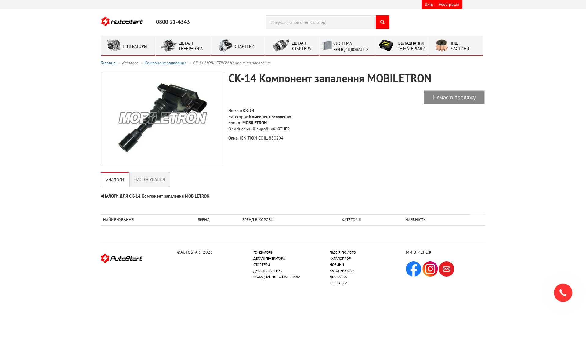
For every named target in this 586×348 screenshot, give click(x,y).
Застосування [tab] (150, 179)
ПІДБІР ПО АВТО (343, 252)
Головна (108, 63)
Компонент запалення (165, 63)
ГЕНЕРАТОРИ (263, 252)
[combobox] (320, 22)
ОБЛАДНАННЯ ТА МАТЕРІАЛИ (276, 276)
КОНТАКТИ (338, 283)
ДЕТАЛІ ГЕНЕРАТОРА (269, 258)
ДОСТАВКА (338, 276)
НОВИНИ (337, 264)
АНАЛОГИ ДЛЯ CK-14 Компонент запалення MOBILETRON (155, 196)
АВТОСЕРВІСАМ (342, 270)
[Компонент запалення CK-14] (162, 119)
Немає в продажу (454, 97)
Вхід (429, 4)
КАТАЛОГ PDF (340, 258)
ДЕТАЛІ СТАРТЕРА (267, 270)
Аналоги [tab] (115, 180)
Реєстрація (449, 4)
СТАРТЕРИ (261, 264)
